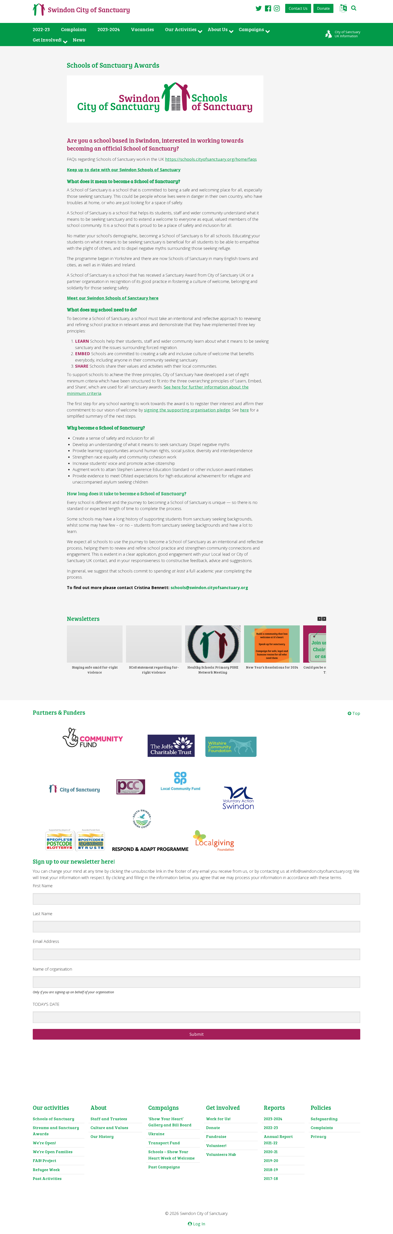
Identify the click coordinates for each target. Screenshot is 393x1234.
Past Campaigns (164, 1167)
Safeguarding (324, 1118)
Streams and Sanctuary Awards (56, 1131)
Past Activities (47, 1178)
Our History (102, 1136)
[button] (324, 619)
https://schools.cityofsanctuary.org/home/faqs (211, 159)
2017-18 (271, 1178)
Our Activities (180, 29)
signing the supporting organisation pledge (187, 410)
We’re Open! (44, 1142)
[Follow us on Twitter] (258, 8)
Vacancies (142, 29)
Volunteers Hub (221, 1154)
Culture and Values (109, 1127)
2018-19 (271, 1169)
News (79, 40)
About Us (218, 29)
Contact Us (298, 8)
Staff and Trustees (109, 1118)
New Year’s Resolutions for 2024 (272, 667)
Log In (198, 1224)
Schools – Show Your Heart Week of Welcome (171, 1155)
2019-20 (271, 1160)
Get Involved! (47, 40)
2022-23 (41, 29)
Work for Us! (218, 1118)
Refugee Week (46, 1169)
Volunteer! (216, 1145)
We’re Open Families (53, 1151)
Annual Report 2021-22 (278, 1139)
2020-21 (271, 1151)
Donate (323, 8)
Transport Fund (164, 1142)
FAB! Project (44, 1160)
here (244, 410)
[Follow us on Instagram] (277, 8)
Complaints (73, 29)
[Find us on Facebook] (268, 8)
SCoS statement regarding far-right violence (154, 669)
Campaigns (251, 29)
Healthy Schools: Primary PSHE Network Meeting (212, 669)
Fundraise (216, 1136)
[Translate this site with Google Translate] (343, 9)
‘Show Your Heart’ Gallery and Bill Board (169, 1122)
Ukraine (156, 1133)
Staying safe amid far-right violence (95, 669)
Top (355, 713)
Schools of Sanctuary (53, 1118)
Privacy (318, 1136)
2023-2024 (109, 29)
